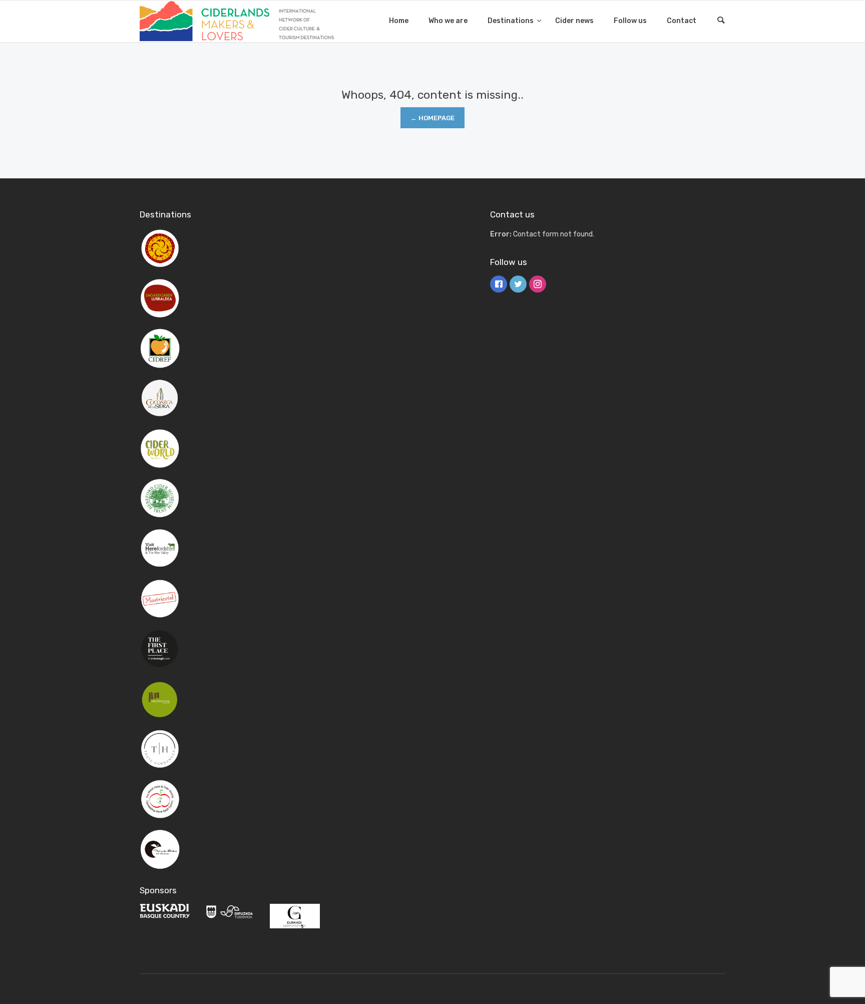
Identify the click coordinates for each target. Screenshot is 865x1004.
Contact (681, 21)
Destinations (511, 21)
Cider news (574, 21)
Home (398, 21)
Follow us (630, 21)
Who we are (448, 21)
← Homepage (432, 118)
